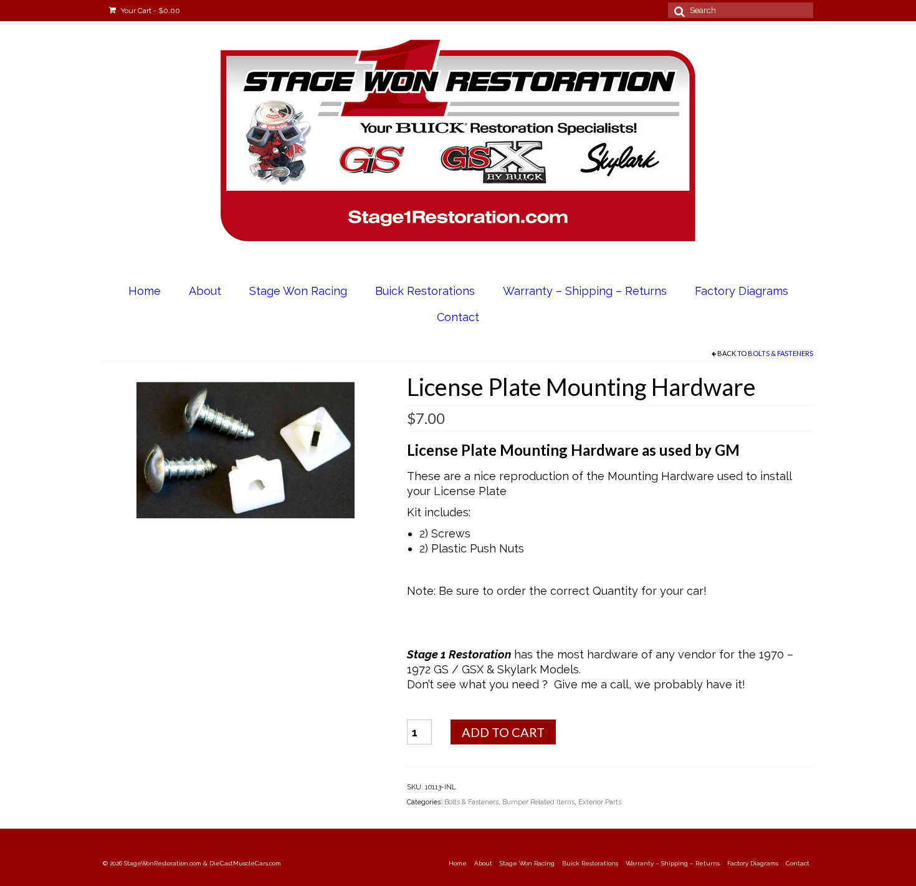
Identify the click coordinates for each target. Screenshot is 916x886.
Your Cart (149, 10)
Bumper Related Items (538, 802)
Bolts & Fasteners (780, 353)
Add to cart (503, 732)
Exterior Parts (599, 802)
